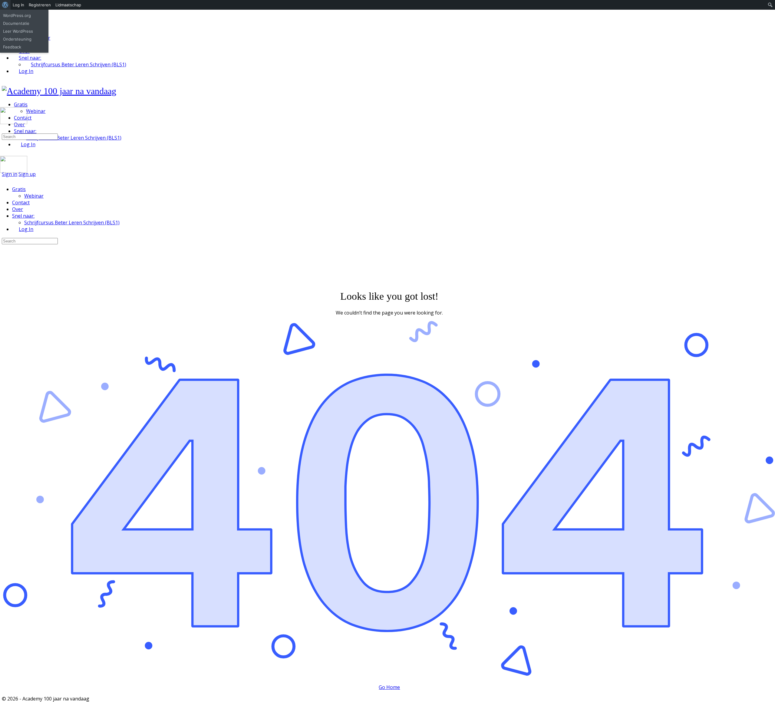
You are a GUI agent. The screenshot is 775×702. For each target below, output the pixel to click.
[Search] (3, 129)
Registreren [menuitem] (40, 4)
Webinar (34, 196)
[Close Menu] (3, 177)
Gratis (19, 189)
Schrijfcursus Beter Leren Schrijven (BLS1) (72, 222)
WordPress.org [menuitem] (17, 15)
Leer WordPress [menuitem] (18, 31)
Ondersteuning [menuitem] (17, 39)
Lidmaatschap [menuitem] (68, 4)
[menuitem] (5, 5)
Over (17, 209)
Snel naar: (23, 216)
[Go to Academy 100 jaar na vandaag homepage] (59, 91)
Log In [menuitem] (18, 4)
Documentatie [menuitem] (16, 23)
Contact (21, 202)
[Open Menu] (3, 104)
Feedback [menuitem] (12, 46)
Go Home (389, 687)
